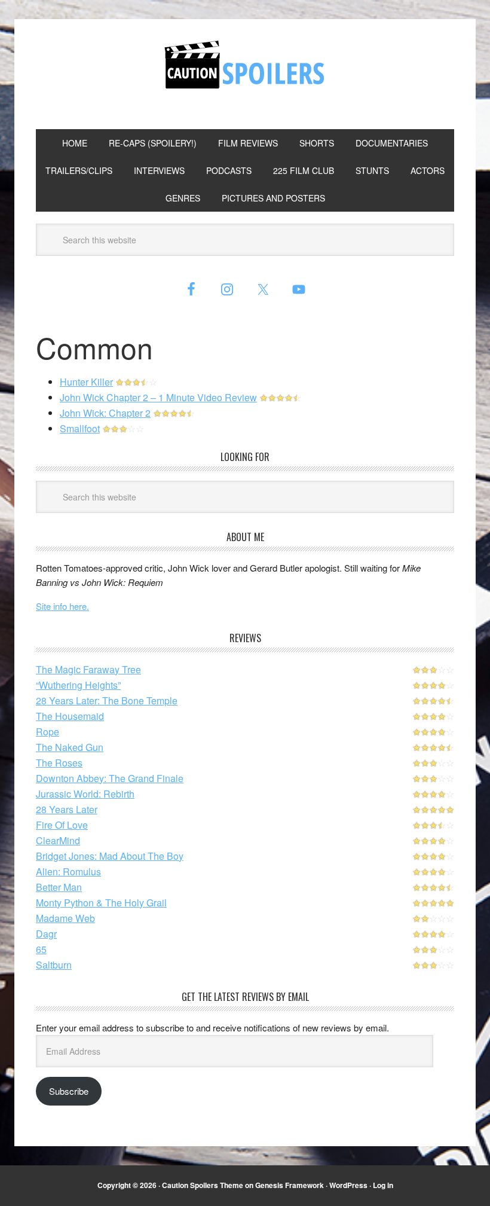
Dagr (46, 934)
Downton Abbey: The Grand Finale (109, 778)
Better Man (59, 887)
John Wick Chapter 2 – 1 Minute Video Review (158, 397)
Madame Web (65, 918)
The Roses (59, 763)
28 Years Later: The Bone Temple (106, 700)
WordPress (348, 1185)
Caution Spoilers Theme (202, 1185)
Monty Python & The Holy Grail (101, 902)
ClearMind (58, 840)
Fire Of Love (62, 825)
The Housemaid (70, 716)
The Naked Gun (69, 747)
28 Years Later (66, 809)
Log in (383, 1185)
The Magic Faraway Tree (88, 669)
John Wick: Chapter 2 (105, 413)
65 (41, 949)
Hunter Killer (86, 382)
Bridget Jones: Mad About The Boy (109, 856)
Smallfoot (80, 428)
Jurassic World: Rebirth (85, 794)
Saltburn (54, 965)
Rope (47, 731)
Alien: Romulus (68, 871)
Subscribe (68, 1091)
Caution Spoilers (245, 64)
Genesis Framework (289, 1185)
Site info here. (62, 606)
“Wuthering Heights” (78, 685)
